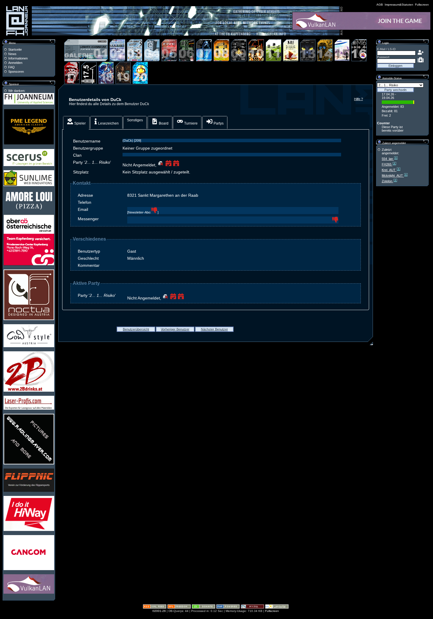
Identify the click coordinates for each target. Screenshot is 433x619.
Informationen (18, 58)
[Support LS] (203, 607)
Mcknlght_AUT (393, 175)
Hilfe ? (358, 99)
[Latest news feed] (154, 607)
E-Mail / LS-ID (386, 49)
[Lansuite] (277, 607)
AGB (379, 4)
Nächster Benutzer (214, 329)
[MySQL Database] (252, 607)
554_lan (388, 158)
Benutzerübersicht (136, 329)
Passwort (383, 57)
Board (163, 123)
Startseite (15, 49)
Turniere (190, 123)
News (12, 54)
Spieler (79, 123)
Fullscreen (422, 4)
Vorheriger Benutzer (175, 329)
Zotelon (387, 181)
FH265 (387, 164)
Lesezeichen (108, 123)
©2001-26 (159, 611)
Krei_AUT (389, 170)
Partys (218, 123)
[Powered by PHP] (228, 607)
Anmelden (15, 62)
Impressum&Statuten (399, 4)
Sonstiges (135, 120)
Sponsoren (16, 71)
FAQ (11, 67)
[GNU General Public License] (179, 607)
